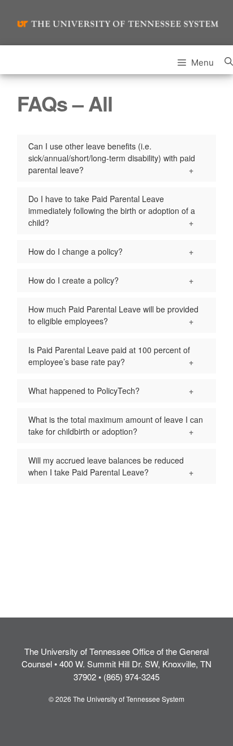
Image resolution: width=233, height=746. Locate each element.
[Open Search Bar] (229, 60)
